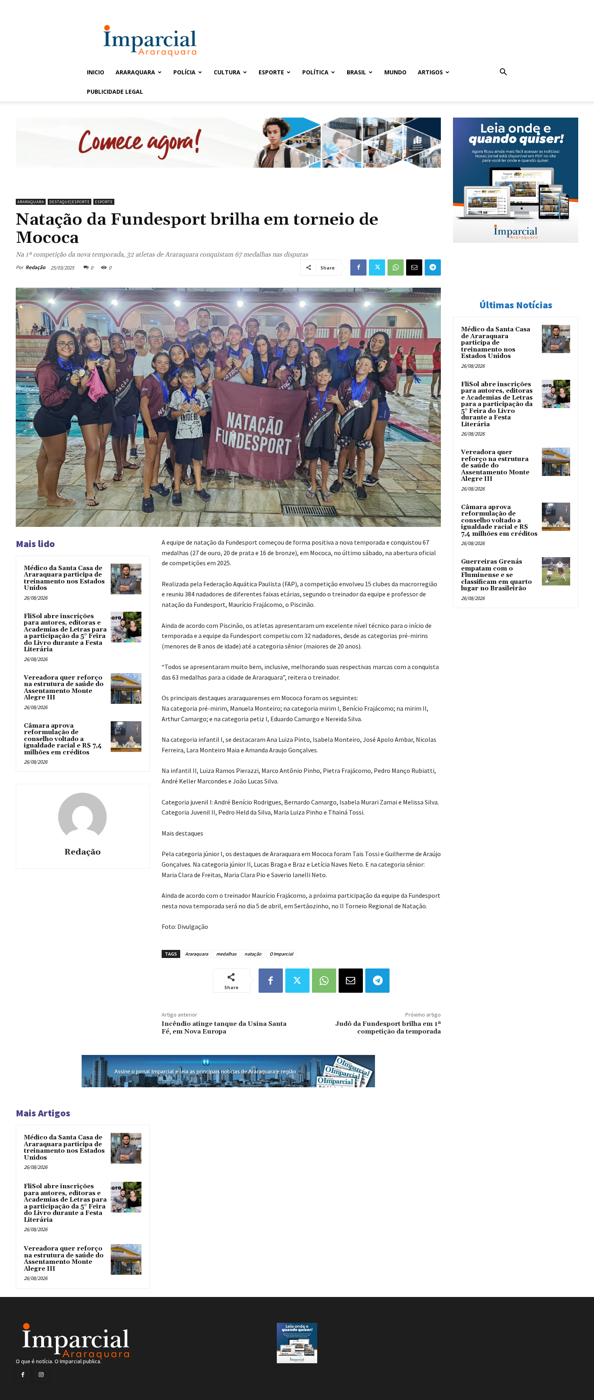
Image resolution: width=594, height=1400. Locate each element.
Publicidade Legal (115, 91)
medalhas (226, 954)
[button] (503, 73)
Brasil (356, 72)
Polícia (184, 72)
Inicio (95, 72)
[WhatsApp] (396, 267)
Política (315, 72)
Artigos (430, 72)
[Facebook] (358, 267)
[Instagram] (41, 1375)
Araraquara (135, 72)
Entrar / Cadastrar (100, 5)
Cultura (227, 72)
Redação (35, 267)
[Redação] (82, 817)
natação (252, 954)
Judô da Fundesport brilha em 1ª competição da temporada (388, 1028)
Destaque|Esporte (69, 201)
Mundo (395, 72)
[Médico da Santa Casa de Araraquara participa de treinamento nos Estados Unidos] (126, 579)
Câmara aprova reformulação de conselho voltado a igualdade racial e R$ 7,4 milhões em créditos (63, 739)
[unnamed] (228, 174)
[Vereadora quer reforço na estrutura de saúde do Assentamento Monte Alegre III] (126, 688)
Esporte (271, 72)
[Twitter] (377, 267)
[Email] (414, 267)
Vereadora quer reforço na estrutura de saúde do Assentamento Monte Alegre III (63, 688)
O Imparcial (281, 954)
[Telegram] (433, 267)
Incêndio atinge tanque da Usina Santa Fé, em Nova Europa (224, 1028)
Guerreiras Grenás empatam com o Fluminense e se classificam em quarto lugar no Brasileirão (496, 575)
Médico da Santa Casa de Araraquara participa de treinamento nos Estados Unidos (64, 578)
